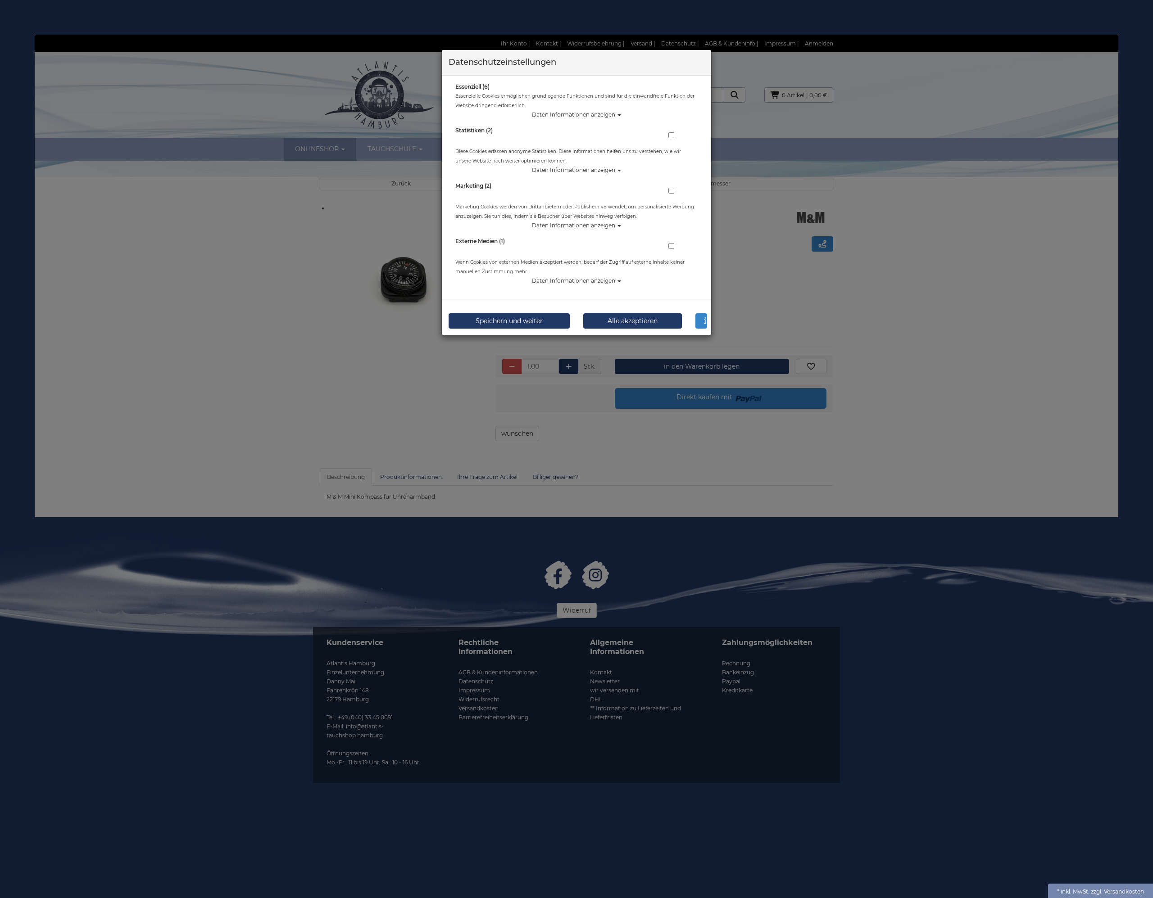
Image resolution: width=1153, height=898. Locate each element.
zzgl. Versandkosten (1117, 891)
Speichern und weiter (509, 321)
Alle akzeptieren (633, 321)
